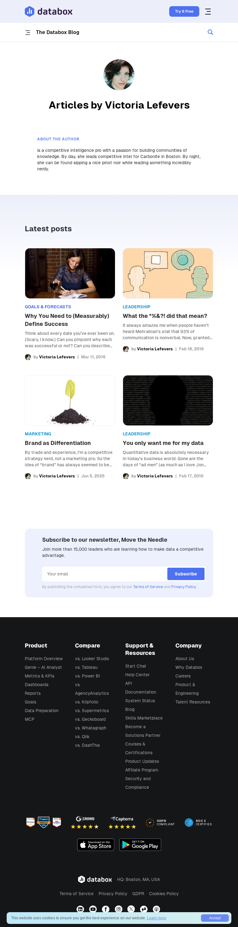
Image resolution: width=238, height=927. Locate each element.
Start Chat (135, 666)
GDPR (138, 893)
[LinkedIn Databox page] (81, 909)
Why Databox (188, 667)
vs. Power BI (87, 675)
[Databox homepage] (208, 11)
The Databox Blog (57, 32)
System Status (140, 700)
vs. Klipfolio (86, 701)
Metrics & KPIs (39, 675)
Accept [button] (215, 918)
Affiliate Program (141, 769)
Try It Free (184, 11)
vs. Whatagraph (90, 727)
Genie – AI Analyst (43, 667)
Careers (183, 675)
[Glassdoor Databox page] (144, 909)
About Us (184, 658)
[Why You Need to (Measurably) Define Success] (70, 304)
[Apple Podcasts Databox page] (157, 909)
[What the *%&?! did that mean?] (168, 304)
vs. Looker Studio (92, 658)
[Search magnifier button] (210, 32)
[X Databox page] (131, 909)
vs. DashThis (87, 745)
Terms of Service (148, 587)
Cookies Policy (164, 893)
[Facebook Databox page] (106, 909)
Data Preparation (42, 710)
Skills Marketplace (144, 718)
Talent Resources (192, 701)
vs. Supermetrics (92, 710)
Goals (30, 701)
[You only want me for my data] (168, 427)
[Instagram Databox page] (119, 909)
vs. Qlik (82, 736)
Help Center (137, 674)
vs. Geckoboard (90, 719)
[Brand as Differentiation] (70, 427)
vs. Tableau (86, 667)
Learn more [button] (156, 918)
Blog (129, 709)
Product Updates (142, 761)
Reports (33, 693)
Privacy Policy (183, 587)
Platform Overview (44, 658)
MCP (29, 719)
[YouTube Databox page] (93, 909)
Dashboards (36, 684)
